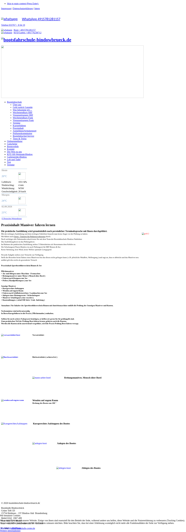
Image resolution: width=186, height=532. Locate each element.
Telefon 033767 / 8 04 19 (13, 25)
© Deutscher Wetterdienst (12, 218)
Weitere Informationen (10, 530)
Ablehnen (16, 528)
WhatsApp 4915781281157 (41, 19)
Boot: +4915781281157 (25, 30)
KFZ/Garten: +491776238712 (27, 32)
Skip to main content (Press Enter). (23, 3)
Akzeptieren (5, 528)
